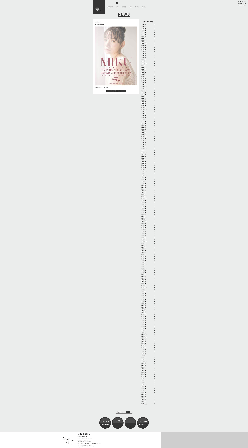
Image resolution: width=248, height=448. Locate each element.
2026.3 (143, 34)
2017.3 (143, 235)
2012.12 (143, 334)
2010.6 (143, 392)
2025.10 (143, 44)
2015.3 (143, 282)
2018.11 (143, 196)
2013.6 (143, 322)
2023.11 (143, 88)
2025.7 (143, 49)
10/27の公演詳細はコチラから (116, 90)
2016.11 (143, 243)
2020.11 (143, 150)
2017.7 (143, 227)
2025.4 (143, 55)
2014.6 (143, 299)
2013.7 (143, 320)
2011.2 (143, 376)
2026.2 (143, 36)
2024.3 (143, 80)
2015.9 (143, 270)
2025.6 (143, 51)
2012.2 (143, 353)
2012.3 (143, 351)
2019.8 (143, 179)
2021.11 (143, 135)
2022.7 (143, 119)
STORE (143, 7)
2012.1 (143, 355)
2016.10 (143, 245)
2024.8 (143, 71)
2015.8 (143, 272)
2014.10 (143, 291)
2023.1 (143, 107)
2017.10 (143, 222)
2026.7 (143, 26)
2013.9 (143, 316)
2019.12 (143, 171)
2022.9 (143, 115)
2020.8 (143, 156)
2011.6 (143, 369)
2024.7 (143, 73)
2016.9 (143, 247)
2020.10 (143, 152)
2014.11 (143, 289)
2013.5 (143, 324)
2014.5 (143, 301)
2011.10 (143, 361)
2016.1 (143, 262)
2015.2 (143, 283)
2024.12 (143, 63)
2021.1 (143, 146)
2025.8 (143, 47)
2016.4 (143, 256)
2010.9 (143, 386)
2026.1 (143, 38)
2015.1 (143, 285)
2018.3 (143, 212)
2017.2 (143, 237)
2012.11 (143, 336)
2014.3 (143, 305)
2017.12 (143, 218)
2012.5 (143, 347)
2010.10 (143, 384)
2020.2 (143, 167)
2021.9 (143, 138)
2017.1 (143, 239)
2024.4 (143, 78)
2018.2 (143, 214)
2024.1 (143, 84)
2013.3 (143, 328)
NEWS (117, 7)
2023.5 (143, 100)
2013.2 (143, 330)
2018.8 (143, 202)
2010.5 (143, 394)
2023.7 (143, 96)
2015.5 (143, 278)
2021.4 (143, 142)
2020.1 (143, 169)
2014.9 (143, 293)
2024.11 (143, 65)
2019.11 (143, 173)
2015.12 (143, 264)
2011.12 (143, 357)
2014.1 (143, 309)
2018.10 (143, 198)
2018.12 (143, 194)
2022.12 (143, 109)
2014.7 (143, 297)
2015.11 (143, 266)
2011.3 (143, 374)
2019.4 (143, 187)
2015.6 (143, 276)
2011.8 (143, 365)
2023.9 (143, 92)
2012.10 (143, 338)
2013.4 (143, 326)
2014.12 (143, 287)
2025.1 (143, 61)
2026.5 (143, 30)
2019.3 (143, 189)
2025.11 (143, 42)
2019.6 (143, 183)
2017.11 (143, 220)
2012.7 (143, 343)
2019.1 (143, 193)
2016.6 (143, 253)
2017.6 (143, 229)
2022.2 (143, 129)
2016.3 (143, 258)
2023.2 (143, 105)
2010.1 (143, 402)
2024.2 (143, 82)
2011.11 (143, 359)
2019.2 (143, 191)
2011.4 (143, 373)
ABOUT (130, 7)
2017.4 (143, 233)
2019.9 (143, 177)
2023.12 (143, 86)
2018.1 (143, 216)
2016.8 (143, 249)
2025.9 (143, 46)
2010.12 (143, 380)
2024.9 (143, 69)
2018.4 (143, 210)
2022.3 (143, 127)
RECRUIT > (87, 443)
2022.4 (143, 125)
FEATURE (124, 7)
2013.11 (143, 313)
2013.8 (143, 318)
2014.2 (143, 307)
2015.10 (143, 268)
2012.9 (143, 340)
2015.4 (143, 280)
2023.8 (143, 94)
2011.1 (143, 378)
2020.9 (143, 154)
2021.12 (143, 133)
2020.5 (143, 162)
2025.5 (143, 53)
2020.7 (143, 158)
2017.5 (143, 231)
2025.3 (143, 57)
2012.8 (143, 342)
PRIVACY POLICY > (96, 443)
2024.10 (143, 67)
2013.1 (143, 332)
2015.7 (143, 274)
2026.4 (143, 32)
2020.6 (143, 160)
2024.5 (143, 76)
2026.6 (143, 28)
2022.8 (143, 117)
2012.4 (143, 349)
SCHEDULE (110, 7)
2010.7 (143, 390)
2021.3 (143, 144)
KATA (245, 3)
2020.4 (143, 164)
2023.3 (143, 104)
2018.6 (143, 206)
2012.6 (143, 345)
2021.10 (143, 136)
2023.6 (143, 98)
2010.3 (143, 398)
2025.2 (143, 59)
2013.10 (143, 314)
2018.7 (143, 204)
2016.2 (143, 260)
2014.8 (143, 295)
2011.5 (143, 371)
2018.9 (143, 200)
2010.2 (143, 400)
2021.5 (143, 140)
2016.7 (143, 251)
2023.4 (143, 102)
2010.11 (143, 382)
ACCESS (137, 7)
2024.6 (143, 75)
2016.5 (143, 254)
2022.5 (143, 123)
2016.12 (143, 241)
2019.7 (143, 181)
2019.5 (143, 185)
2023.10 (143, 90)
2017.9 (143, 224)
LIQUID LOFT (240, 3)
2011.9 (143, 363)
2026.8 (143, 24)
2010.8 (143, 388)
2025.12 (143, 40)
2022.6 (143, 121)
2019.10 (143, 175)
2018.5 (143, 208)
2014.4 (143, 303)
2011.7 (143, 367)
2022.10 (143, 113)
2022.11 (143, 111)
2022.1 (143, 131)
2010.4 (143, 396)
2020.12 (143, 148)
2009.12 (143, 403)
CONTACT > (80, 443)
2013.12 (143, 311)
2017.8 (143, 225)
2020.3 (143, 165)
